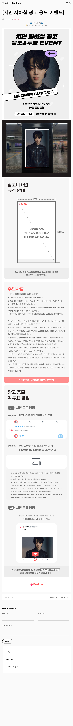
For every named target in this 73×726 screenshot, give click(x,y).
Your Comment (7, 625)
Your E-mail (41, 614)
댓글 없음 (10, 597)
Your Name (5, 614)
